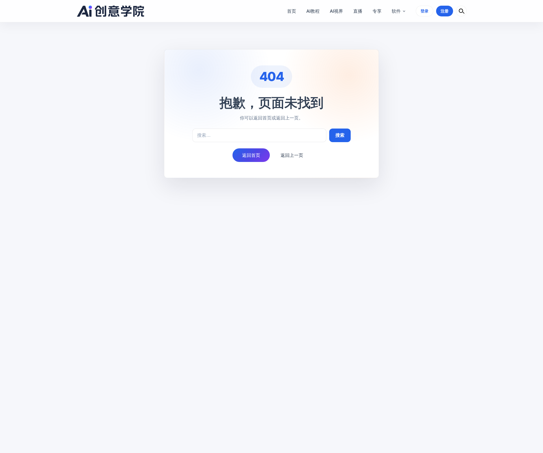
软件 (396, 11)
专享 (377, 11)
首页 (291, 11)
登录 (424, 10)
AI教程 (313, 11)
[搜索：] (259, 135)
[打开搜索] (461, 11)
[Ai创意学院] (110, 11)
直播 (357, 11)
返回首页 (251, 155)
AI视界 (336, 11)
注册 (445, 10)
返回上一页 (292, 155)
